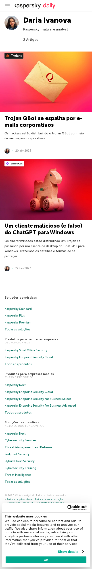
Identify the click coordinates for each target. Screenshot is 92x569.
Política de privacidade (19, 499)
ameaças (16, 163)
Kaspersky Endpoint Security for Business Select (38, 399)
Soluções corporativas (22, 422)
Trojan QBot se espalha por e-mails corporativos (43, 121)
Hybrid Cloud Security (20, 461)
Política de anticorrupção (49, 499)
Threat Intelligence (18, 474)
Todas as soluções (17, 329)
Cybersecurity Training (20, 468)
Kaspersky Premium (18, 322)
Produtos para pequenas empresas (31, 339)
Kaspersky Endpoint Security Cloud (29, 357)
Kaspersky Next (15, 385)
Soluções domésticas (21, 298)
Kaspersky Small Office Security (26, 350)
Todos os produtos (18, 364)
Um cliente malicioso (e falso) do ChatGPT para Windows (43, 229)
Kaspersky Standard (18, 308)
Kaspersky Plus (15, 315)
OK (46, 560)
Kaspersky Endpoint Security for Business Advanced (40, 405)
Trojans (16, 55)
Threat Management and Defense (28, 447)
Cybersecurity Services (20, 440)
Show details (68, 552)
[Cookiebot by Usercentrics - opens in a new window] (67, 508)
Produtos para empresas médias (29, 374)
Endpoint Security (17, 454)
